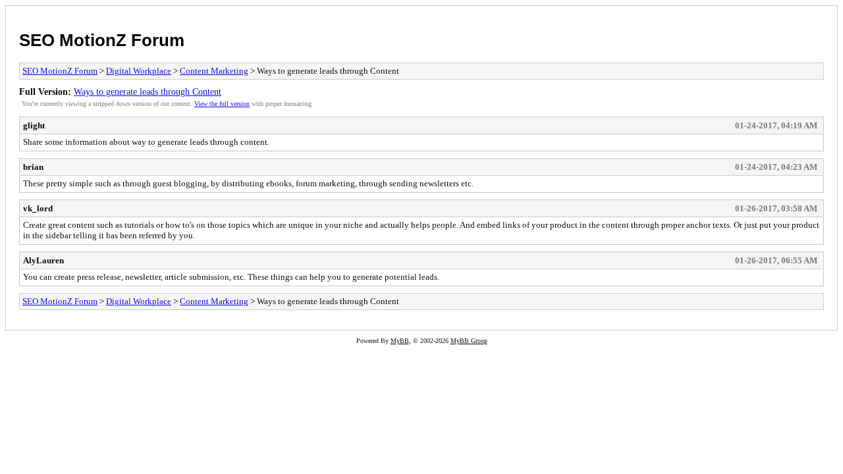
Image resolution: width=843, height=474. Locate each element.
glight (34, 125)
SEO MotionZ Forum (101, 40)
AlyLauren (43, 260)
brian (33, 167)
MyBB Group (468, 340)
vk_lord (38, 208)
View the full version (222, 103)
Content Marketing (214, 71)
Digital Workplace (138, 71)
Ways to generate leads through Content (147, 91)
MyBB (400, 340)
